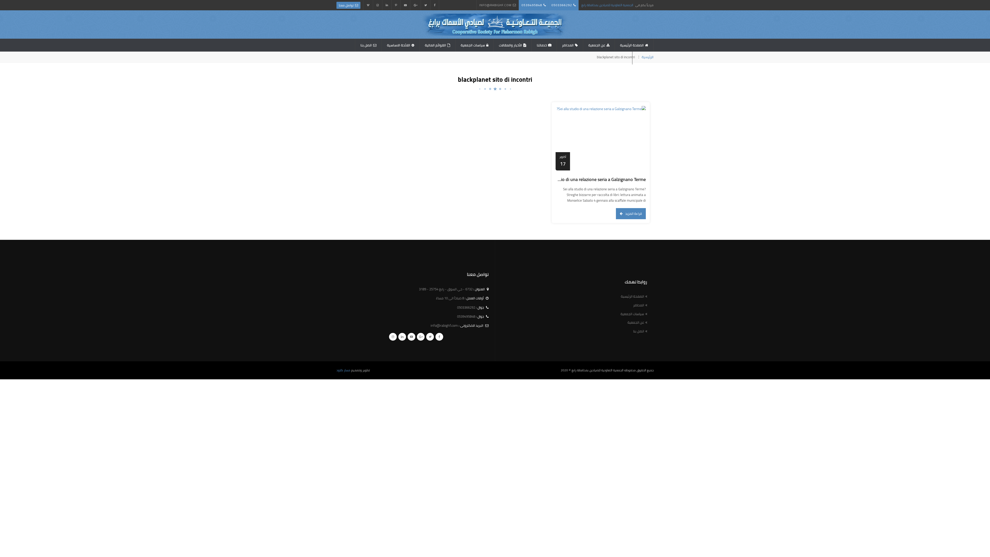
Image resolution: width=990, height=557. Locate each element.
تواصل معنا (346, 5)
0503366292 (561, 5)
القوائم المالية (435, 45)
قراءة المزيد (633, 213)
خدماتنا (542, 45)
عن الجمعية (596, 45)
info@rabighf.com (495, 5)
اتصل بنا (366, 45)
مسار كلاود (343, 370)
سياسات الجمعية (473, 45)
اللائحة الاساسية (398, 45)
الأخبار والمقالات (510, 45)
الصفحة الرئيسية (632, 45)
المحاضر (568, 45)
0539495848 (532, 5)
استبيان (643, 58)
